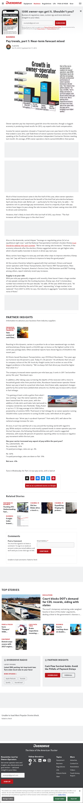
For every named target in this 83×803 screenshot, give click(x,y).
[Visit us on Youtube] (44, 760)
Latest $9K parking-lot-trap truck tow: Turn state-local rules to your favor (20, 668)
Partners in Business (8, 503)
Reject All (74, 799)
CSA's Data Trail (33, 625)
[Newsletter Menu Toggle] (80, 3)
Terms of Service (51, 29)
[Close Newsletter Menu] (80, 11)
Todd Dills (15, 46)
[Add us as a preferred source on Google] (32, 478)
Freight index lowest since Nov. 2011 (10, 521)
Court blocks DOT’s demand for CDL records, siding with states (61, 602)
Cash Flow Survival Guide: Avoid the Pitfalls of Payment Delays (61, 667)
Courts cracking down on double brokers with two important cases (62, 629)
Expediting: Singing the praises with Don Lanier (59, 508)
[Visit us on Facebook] (30, 760)
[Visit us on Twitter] (35, 760)
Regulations (48, 595)
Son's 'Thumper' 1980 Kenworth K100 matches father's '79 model (7, 629)
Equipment (6, 639)
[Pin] (53, 478)
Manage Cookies (8, 799)
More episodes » (10, 674)
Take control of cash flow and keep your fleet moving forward (10, 335)
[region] (41, 795)
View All (68, 675)
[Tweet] (48, 478)
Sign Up (7, 782)
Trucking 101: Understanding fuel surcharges (9, 509)
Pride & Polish (7, 624)
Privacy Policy (41, 29)
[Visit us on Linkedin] (39, 760)
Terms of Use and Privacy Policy (52, 27)
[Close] (80, 791)
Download (52, 675)
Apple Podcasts (11, 678)
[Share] (38, 478)
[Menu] (3, 3)
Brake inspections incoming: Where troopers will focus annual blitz (34, 631)
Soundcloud (19, 682)
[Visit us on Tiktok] (30, 763)
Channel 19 (34, 503)
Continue (44, 551)
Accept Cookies (59, 799)
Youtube (22, 678)
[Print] (27, 478)
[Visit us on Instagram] (49, 760)
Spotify (8, 682)
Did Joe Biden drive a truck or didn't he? (35, 508)
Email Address (42, 541)
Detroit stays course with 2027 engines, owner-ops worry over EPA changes (7, 644)
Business (10, 37)
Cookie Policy (62, 794)
